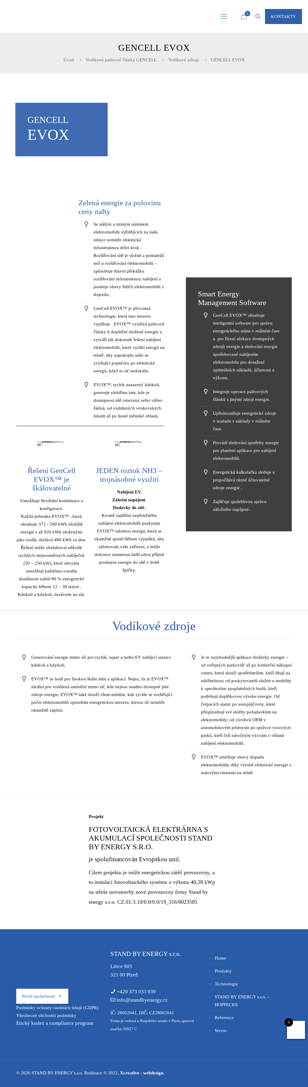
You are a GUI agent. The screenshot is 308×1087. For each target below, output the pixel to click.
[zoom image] (239, 233)
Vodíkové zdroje (183, 59)
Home (220, 958)
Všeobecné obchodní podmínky (46, 1015)
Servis (220, 1030)
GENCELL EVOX (228, 59)
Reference (224, 1017)
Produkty (223, 971)
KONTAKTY (283, 16)
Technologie (226, 984)
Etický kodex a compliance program (54, 1023)
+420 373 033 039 (136, 991)
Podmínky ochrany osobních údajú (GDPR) (57, 1007)
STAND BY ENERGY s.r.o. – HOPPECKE (242, 1000)
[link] (239, 233)
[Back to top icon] (279, 1074)
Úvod (68, 59)
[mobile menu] (224, 16)
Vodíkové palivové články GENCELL (121, 59)
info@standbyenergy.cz (142, 1000)
